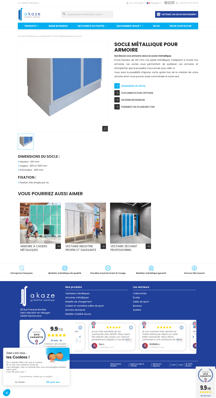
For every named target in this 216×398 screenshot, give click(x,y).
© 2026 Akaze (188, 365)
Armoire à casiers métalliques (33, 248)
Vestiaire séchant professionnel (124, 248)
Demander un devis (133, 86)
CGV (173, 365)
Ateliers (137, 309)
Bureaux (137, 305)
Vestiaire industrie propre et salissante (80, 248)
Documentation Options (137, 93)
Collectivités (140, 293)
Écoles (136, 297)
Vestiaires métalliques (77, 293)
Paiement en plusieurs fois (138, 107)
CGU (180, 365)
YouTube (169, 2)
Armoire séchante (75, 309)
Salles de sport (141, 301)
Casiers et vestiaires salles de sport (84, 305)
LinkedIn (172, 2)
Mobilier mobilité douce (78, 314)
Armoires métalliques (77, 297)
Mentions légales (157, 365)
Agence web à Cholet (137, 365)
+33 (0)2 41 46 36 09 (188, 3)
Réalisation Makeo (115, 365)
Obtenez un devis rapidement (179, 14)
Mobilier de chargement (78, 301)
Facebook (165, 2)
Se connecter (135, 3)
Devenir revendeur (133, 100)
